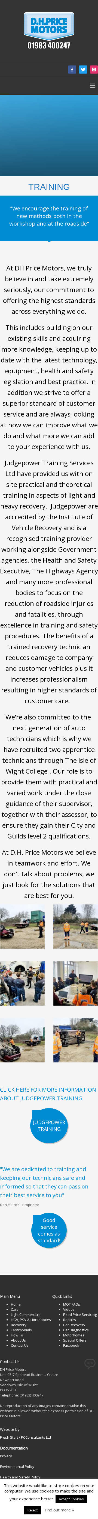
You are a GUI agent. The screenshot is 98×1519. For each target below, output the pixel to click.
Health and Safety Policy (20, 1477)
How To (17, 1335)
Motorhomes (73, 1335)
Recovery (18, 1324)
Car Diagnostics (76, 1330)
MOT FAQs (71, 1304)
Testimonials (21, 1330)
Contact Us (20, 1345)
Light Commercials (26, 1314)
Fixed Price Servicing (80, 1314)
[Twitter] (83, 69)
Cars (15, 1309)
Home (16, 1304)
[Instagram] (94, 69)
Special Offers (75, 1340)
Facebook (71, 1345)
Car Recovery (74, 1324)
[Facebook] (72, 69)
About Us (18, 1340)
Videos (69, 1309)
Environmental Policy (17, 1466)
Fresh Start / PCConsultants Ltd (25, 1437)
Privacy (6, 1456)
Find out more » (59, 1510)
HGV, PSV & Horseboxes (31, 1319)
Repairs (69, 1319)
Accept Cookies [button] (71, 1499)
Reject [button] (32, 1510)
